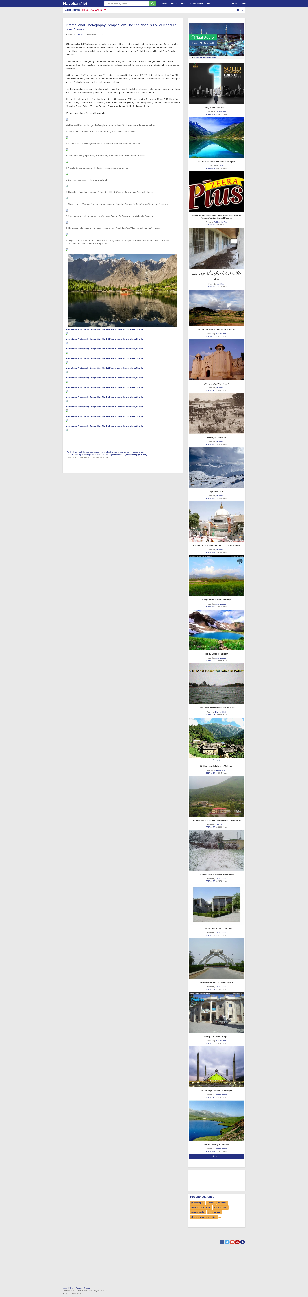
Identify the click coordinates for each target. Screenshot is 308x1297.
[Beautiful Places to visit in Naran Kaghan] (216, 137)
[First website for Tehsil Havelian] (81, 3)
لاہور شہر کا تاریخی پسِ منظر (216, 383)
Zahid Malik (80, 34)
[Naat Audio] (216, 39)
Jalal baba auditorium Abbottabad (216, 928)
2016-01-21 (210, 1151)
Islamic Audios (196, 3)
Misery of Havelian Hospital (216, 1036)
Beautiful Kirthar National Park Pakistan (216, 329)
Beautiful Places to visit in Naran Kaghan (216, 162)
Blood (183, 3)
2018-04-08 (210, 336)
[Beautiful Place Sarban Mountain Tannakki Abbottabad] (216, 796)
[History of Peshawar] (216, 413)
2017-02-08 (210, 715)
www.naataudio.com (206, 58)
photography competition (203, 1217)
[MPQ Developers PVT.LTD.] (216, 83)
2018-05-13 (210, 287)
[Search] (152, 3)
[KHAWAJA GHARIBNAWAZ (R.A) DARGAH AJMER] (216, 521)
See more (216, 1156)
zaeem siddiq (198, 1212)
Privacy (71, 1288)
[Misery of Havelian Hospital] (216, 1012)
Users (174, 3)
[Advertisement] (215, 1180)
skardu (210, 1202)
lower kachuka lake (200, 1207)
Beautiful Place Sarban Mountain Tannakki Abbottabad (216, 820)
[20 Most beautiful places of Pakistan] (216, 740)
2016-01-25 (210, 1097)
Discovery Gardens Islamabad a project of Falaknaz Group (115, 10)
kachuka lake (220, 1207)
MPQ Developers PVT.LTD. (217, 107)
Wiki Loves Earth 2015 (77, 44)
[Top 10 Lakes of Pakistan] (216, 630)
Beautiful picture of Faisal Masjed (216, 1090)
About (65, 1288)
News (164, 3)
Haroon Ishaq (220, 770)
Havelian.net (221, 112)
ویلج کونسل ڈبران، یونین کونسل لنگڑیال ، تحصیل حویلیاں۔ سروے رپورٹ (216, 276)
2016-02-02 (210, 935)
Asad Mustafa (220, 604)
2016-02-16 (210, 827)
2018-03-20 (210, 444)
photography (197, 1202)
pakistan (222, 1202)
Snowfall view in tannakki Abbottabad (217, 874)
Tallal (221, 166)
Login (243, 3)
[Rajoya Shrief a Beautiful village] (216, 575)
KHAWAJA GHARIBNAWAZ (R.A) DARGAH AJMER (216, 546)
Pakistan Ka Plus (220, 222)
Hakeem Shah (220, 712)
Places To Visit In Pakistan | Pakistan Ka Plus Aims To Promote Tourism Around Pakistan (216, 217)
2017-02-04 (210, 773)
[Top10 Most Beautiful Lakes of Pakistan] (216, 683)
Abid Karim (221, 284)
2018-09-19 (210, 225)
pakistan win (214, 1212)
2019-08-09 (210, 168)
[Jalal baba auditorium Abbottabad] (216, 904)
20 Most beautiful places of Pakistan (216, 766)
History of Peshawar (216, 438)
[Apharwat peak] (216, 467)
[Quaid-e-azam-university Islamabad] (216, 958)
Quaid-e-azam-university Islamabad (216, 982)
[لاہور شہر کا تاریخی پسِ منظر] (216, 359)
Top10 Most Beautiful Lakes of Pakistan (217, 708)
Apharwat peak (216, 492)
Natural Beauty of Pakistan (216, 1145)
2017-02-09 (210, 661)
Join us (234, 3)
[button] (208, 3)
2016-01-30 (210, 1043)
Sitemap (79, 1288)
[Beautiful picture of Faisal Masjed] (216, 1066)
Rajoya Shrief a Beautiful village (216, 600)
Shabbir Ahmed (221, 1095)
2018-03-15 (210, 498)
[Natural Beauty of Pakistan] (216, 1120)
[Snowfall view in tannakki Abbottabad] (216, 850)
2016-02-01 (210, 989)
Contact (87, 1288)
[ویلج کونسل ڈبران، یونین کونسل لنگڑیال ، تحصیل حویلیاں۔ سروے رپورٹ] (216, 248)
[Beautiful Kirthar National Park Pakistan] (216, 308)
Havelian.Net (221, 334)
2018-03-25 (210, 390)
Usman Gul (220, 388)
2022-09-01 (210, 114)
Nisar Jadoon (221, 824)
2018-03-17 (210, 552)
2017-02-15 (210, 606)
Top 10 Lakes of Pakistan (216, 654)
